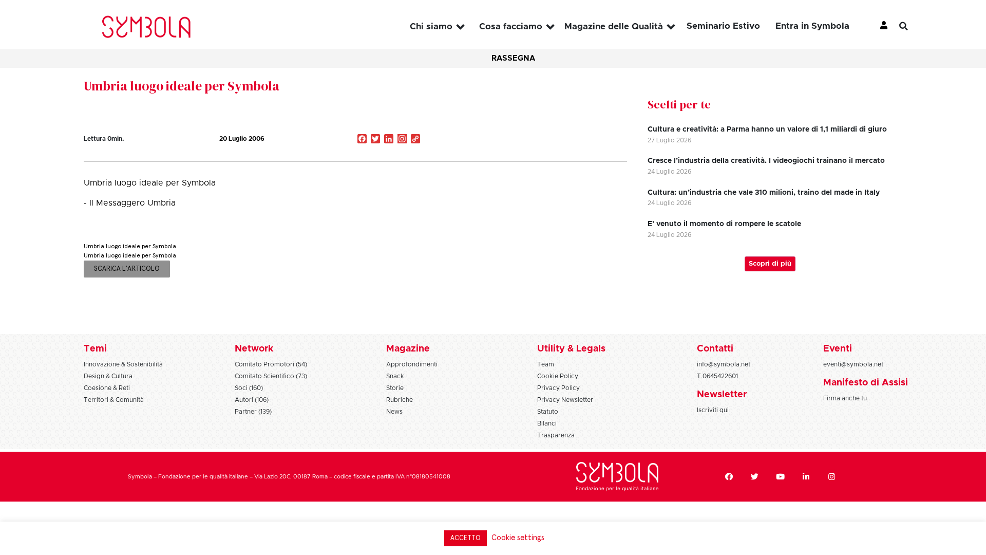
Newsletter (722, 394)
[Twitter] (754, 477)
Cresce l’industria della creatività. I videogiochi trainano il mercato (766, 160)
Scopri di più (770, 264)
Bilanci (547, 423)
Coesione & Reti (107, 388)
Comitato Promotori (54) (271, 364)
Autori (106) (252, 400)
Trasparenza (556, 435)
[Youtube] (780, 477)
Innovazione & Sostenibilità (123, 364)
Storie (395, 388)
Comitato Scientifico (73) (271, 376)
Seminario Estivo (723, 26)
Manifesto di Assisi (865, 382)
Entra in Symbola (812, 26)
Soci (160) (249, 388)
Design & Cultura (108, 376)
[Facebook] (728, 477)
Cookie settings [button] (517, 538)
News (394, 412)
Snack (395, 376)
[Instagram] (402, 139)
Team (545, 364)
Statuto (547, 412)
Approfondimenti (412, 364)
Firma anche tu (845, 398)
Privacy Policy (558, 388)
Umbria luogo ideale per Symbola (181, 86)
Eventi (837, 349)
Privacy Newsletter (565, 400)
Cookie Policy (557, 376)
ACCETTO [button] (465, 538)
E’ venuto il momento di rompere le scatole (724, 224)
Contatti (715, 349)
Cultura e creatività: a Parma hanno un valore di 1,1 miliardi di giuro (767, 129)
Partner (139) (253, 412)
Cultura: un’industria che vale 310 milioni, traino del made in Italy (764, 192)
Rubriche (399, 400)
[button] (911, 26)
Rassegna (513, 58)
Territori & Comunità (114, 400)
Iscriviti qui (713, 410)
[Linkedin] (805, 477)
